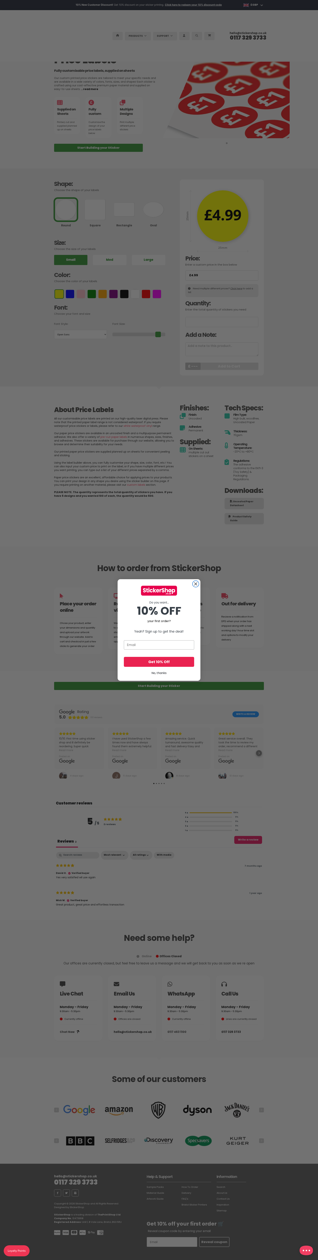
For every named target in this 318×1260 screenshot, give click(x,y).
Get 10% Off (159, 661)
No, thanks (159, 673)
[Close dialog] (195, 584)
